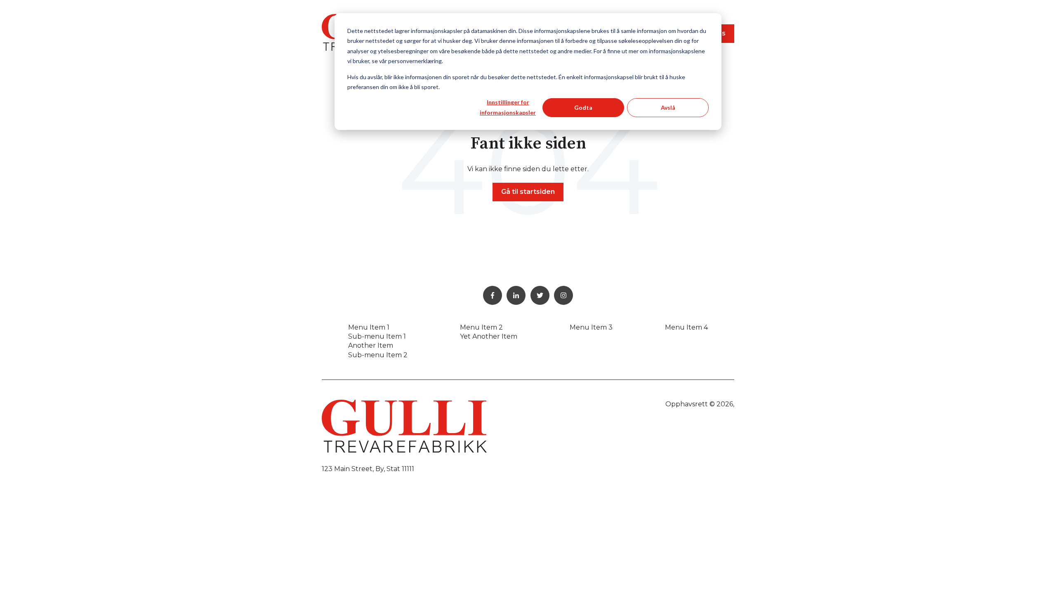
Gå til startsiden (528, 192)
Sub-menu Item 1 (377, 336)
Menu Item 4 (686, 327)
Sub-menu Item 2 (378, 355)
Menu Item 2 (481, 327)
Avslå (668, 107)
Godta (583, 107)
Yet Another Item (488, 336)
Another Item (370, 345)
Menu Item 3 (591, 327)
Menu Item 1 (368, 327)
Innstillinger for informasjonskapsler (508, 107)
